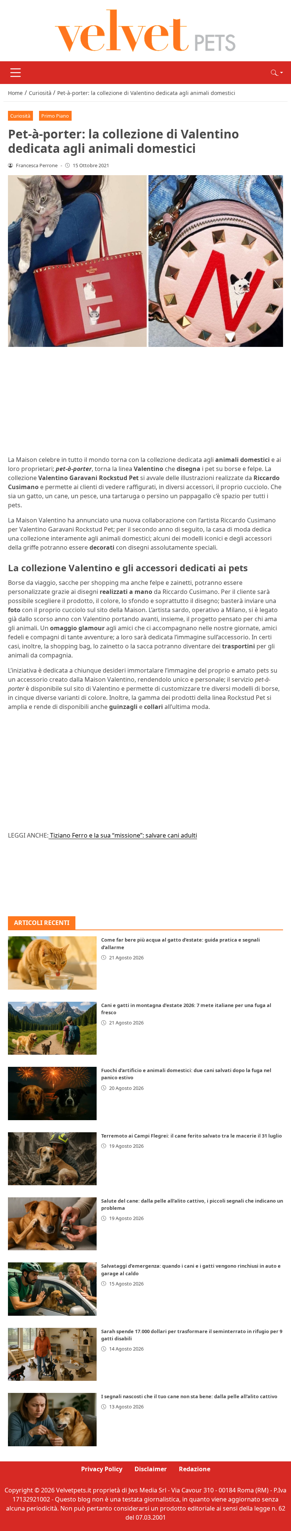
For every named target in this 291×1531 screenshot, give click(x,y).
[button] (277, 72)
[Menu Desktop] (15, 72)
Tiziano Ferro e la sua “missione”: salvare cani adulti (122, 835)
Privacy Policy (101, 1469)
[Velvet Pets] (145, 30)
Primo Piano (55, 115)
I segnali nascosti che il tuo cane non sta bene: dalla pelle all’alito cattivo (189, 1396)
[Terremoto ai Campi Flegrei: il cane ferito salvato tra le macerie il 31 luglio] (52, 1158)
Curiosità (20, 115)
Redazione (194, 1469)
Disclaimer (151, 1469)
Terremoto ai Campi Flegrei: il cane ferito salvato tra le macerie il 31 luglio (191, 1135)
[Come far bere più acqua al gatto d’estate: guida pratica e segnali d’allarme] (52, 962)
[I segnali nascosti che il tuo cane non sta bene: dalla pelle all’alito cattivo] (52, 1419)
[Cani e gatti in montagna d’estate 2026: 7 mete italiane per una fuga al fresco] (52, 1028)
